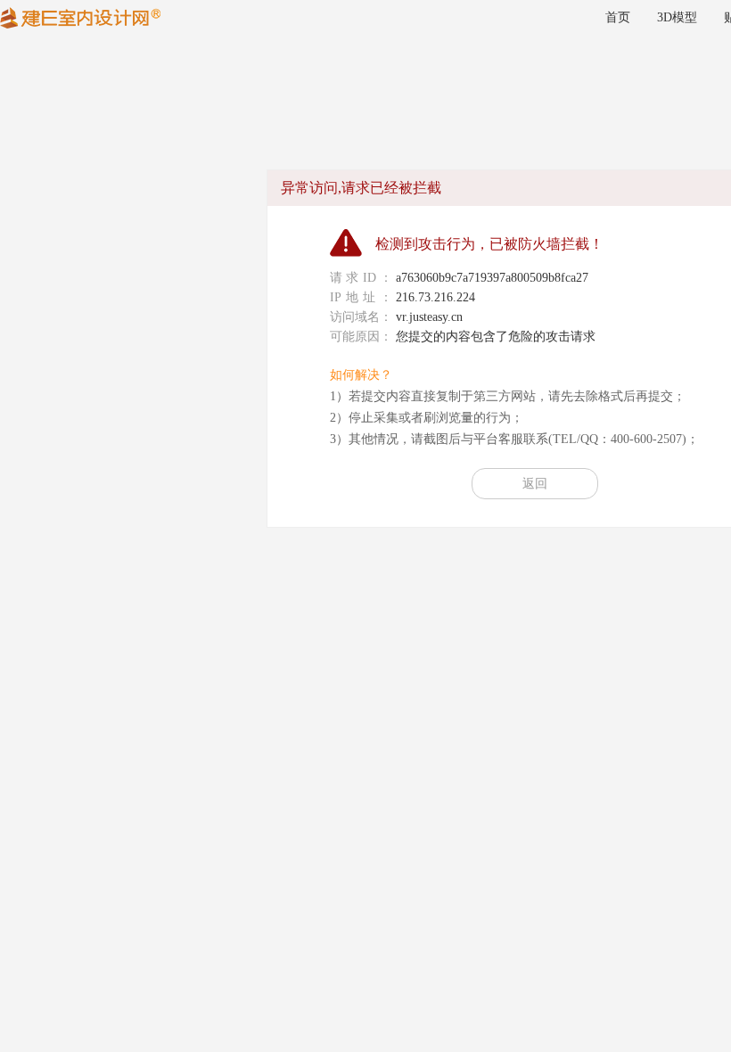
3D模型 (677, 17)
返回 (534, 483)
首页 (617, 17)
